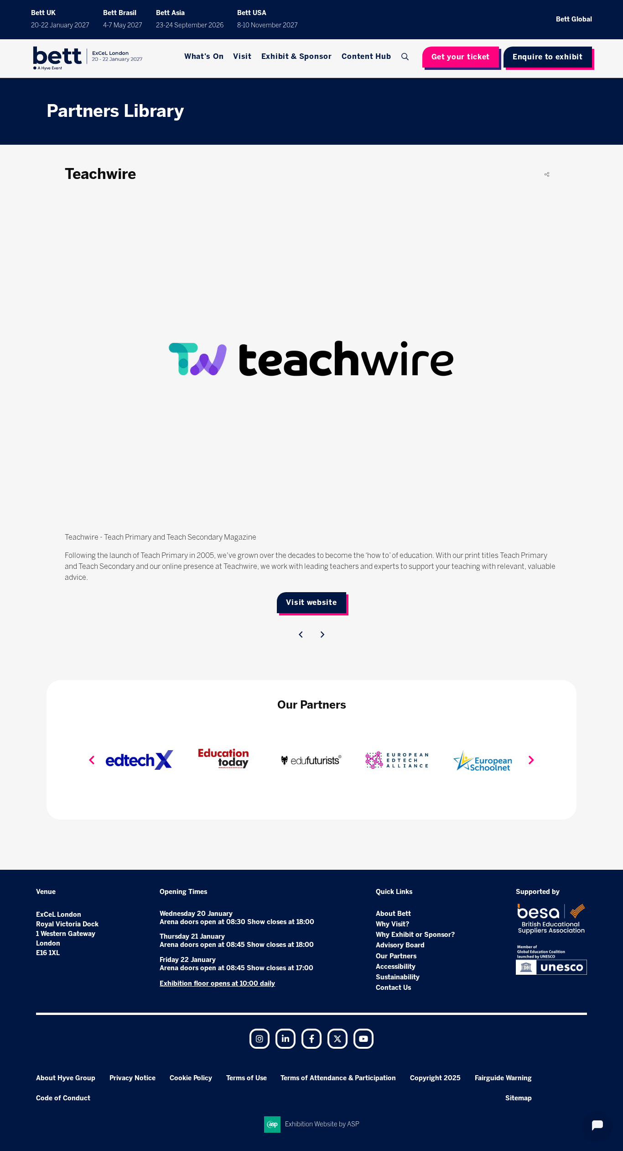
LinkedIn (285, 1038)
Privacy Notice (132, 1078)
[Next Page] (322, 634)
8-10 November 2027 (267, 25)
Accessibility (395, 967)
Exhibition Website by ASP (322, 1124)
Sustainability (398, 977)
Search (406, 56)
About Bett (393, 914)
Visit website (311, 602)
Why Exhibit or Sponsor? (415, 935)
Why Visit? (392, 924)
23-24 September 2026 (189, 25)
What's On (203, 56)
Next (531, 760)
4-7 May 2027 (122, 25)
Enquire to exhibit (548, 57)
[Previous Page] (300, 634)
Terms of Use (246, 1078)
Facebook (311, 1038)
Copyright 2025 (435, 1078)
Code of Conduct (63, 1098)
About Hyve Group (65, 1078)
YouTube (363, 1038)
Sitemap (518, 1098)
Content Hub (366, 56)
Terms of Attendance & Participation (338, 1078)
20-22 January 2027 (60, 25)
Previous (92, 760)
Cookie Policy (191, 1078)
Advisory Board (400, 945)
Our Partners (396, 956)
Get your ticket (460, 57)
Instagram (259, 1038)
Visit (242, 56)
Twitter (337, 1038)
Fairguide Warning (503, 1078)
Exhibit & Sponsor (296, 56)
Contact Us (393, 988)
